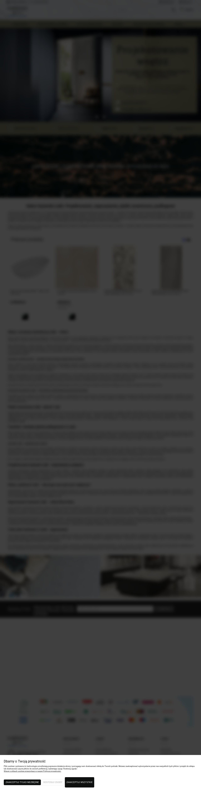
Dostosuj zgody (52, 782)
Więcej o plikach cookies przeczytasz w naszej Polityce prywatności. (32, 771)
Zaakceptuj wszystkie (79, 782)
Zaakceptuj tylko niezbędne (22, 782)
